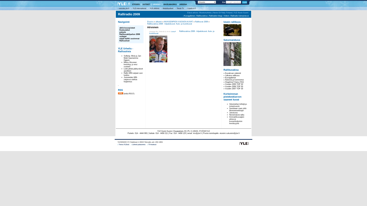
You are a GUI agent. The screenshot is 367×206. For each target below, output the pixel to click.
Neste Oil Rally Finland (222, 13)
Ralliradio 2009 (129, 14)
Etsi (224, 2)
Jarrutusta (233, 113)
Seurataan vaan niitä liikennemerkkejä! (237, 109)
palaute (122, 32)
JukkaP (173, 31)
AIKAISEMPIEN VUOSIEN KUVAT (178, 22)
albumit (159, 22)
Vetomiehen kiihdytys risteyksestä (238, 105)
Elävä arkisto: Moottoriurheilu (199, 13)
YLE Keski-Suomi (241, 13)
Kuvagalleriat (189, 16)
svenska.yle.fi (124, 8)
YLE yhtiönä (154, 8)
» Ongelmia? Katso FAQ (233, 82)
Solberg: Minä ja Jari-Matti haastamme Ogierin (132, 58)
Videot (226, 16)
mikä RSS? (129, 94)
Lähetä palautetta (138, 144)
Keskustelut (124, 30)
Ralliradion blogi (215, 16)
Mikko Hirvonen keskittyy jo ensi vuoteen (130, 64)
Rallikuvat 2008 (201, 22)
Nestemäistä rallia (236, 115)
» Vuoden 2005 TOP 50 (233, 84)
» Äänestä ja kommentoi (233, 80)
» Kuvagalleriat (229, 78)
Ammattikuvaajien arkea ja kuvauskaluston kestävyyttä (236, 120)
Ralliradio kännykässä (240, 16)
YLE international (139, 8)
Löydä (244, 2)
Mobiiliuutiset (168, 8)
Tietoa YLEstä (124, 144)
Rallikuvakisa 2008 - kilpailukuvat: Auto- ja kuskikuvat (169, 24)
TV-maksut (152, 144)
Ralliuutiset (124, 41)
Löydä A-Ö (192, 8)
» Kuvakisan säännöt (232, 73)
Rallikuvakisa (201, 16)
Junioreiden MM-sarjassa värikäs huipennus (130, 79)
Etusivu (150, 22)
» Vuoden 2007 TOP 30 (233, 89)
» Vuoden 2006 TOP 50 (233, 86)
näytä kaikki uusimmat (129, 38)
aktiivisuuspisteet (127, 28)
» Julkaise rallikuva (231, 75)
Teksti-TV (180, 8)
